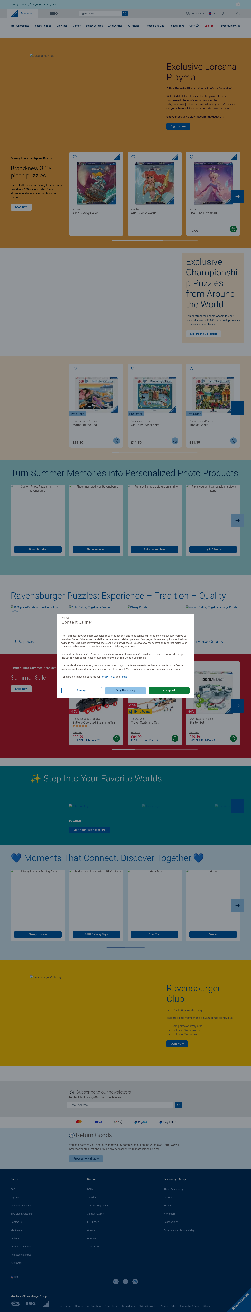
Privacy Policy (108, 676)
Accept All (169, 690)
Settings (82, 690)
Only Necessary (125, 690)
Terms (123, 676)
